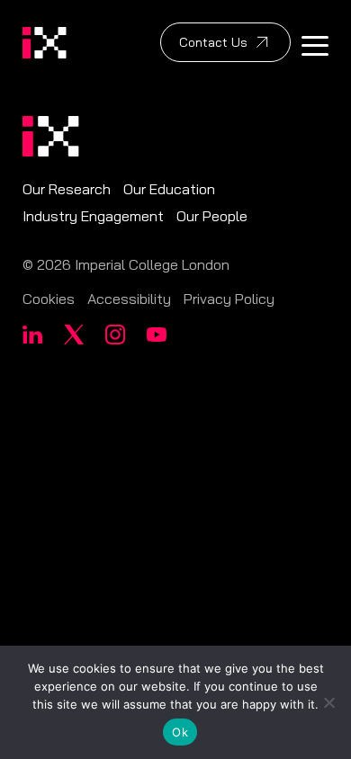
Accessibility (129, 299)
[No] (329, 702)
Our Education (169, 189)
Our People (212, 216)
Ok (180, 732)
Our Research (66, 189)
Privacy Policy (229, 299)
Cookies (48, 299)
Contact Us (213, 42)
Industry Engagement (93, 216)
